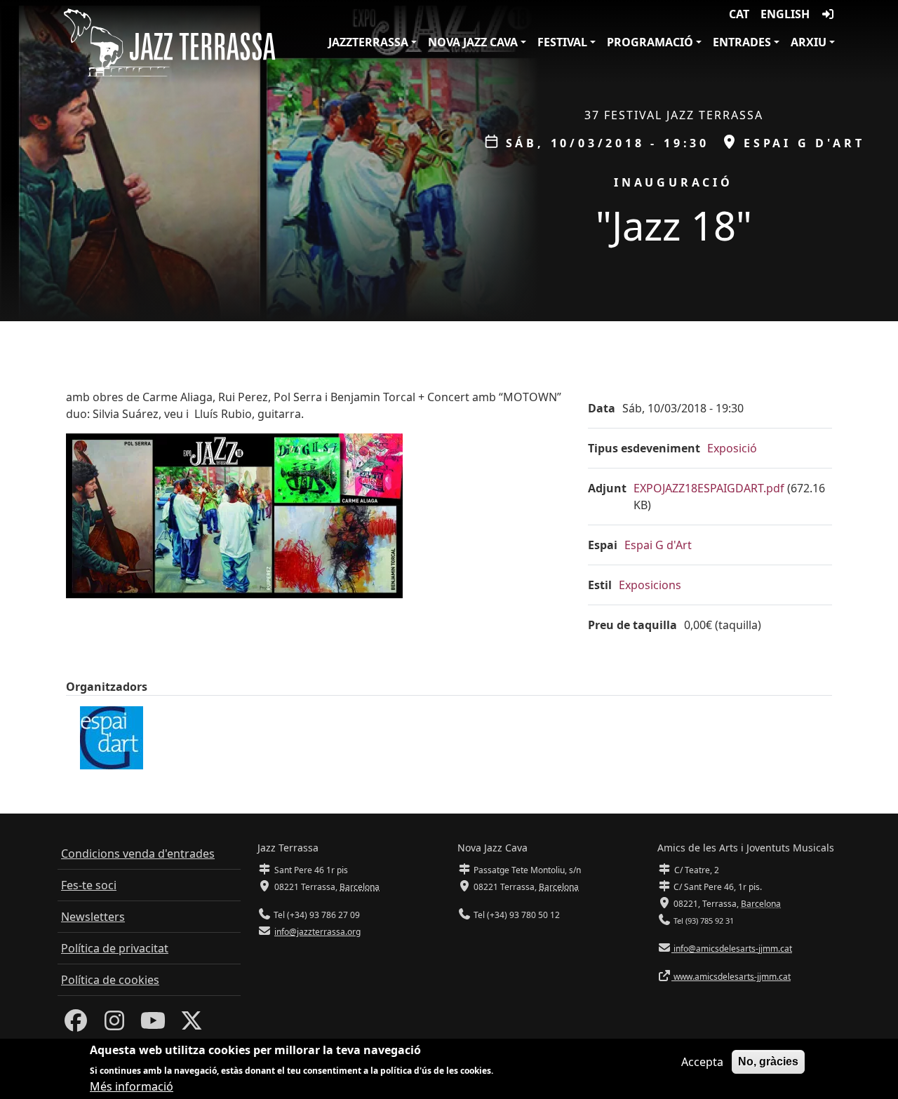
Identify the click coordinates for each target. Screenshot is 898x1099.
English (785, 14)
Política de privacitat (114, 948)
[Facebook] (76, 1024)
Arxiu (808, 42)
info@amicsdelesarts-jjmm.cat (731, 949)
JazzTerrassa (368, 42)
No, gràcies (768, 1061)
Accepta (702, 1062)
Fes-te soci (88, 885)
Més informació (131, 1086)
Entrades (742, 42)
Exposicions (650, 585)
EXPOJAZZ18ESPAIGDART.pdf (709, 488)
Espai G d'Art (658, 545)
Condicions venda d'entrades (138, 853)
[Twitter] (191, 1024)
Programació (650, 42)
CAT (739, 14)
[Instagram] (114, 1024)
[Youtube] (153, 1024)
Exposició (732, 448)
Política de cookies (110, 979)
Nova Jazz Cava (473, 42)
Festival (562, 42)
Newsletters (93, 916)
